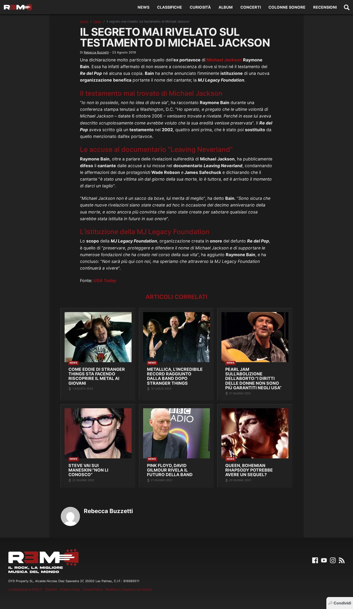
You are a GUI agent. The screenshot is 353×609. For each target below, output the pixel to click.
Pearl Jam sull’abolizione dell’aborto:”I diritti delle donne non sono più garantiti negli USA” (253, 378)
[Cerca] (347, 7)
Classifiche (169, 7)
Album (226, 7)
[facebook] (315, 559)
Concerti (250, 7)
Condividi (342, 603)
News (143, 7)
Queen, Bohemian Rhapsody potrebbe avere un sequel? (249, 470)
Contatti (51, 589)
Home (84, 21)
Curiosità (200, 7)
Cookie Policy (93, 589)
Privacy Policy (70, 589)
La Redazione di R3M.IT (25, 589)
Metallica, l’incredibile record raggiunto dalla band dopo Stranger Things (175, 376)
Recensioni (325, 7)
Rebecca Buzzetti (96, 52)
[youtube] (324, 559)
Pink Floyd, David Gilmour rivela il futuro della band (170, 470)
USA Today (104, 280)
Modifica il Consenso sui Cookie (128, 589)
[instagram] (333, 559)
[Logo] (18, 7)
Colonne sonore (286, 7)
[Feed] (342, 559)
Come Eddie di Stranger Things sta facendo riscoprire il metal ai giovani (96, 376)
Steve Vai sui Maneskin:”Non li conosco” (88, 470)
